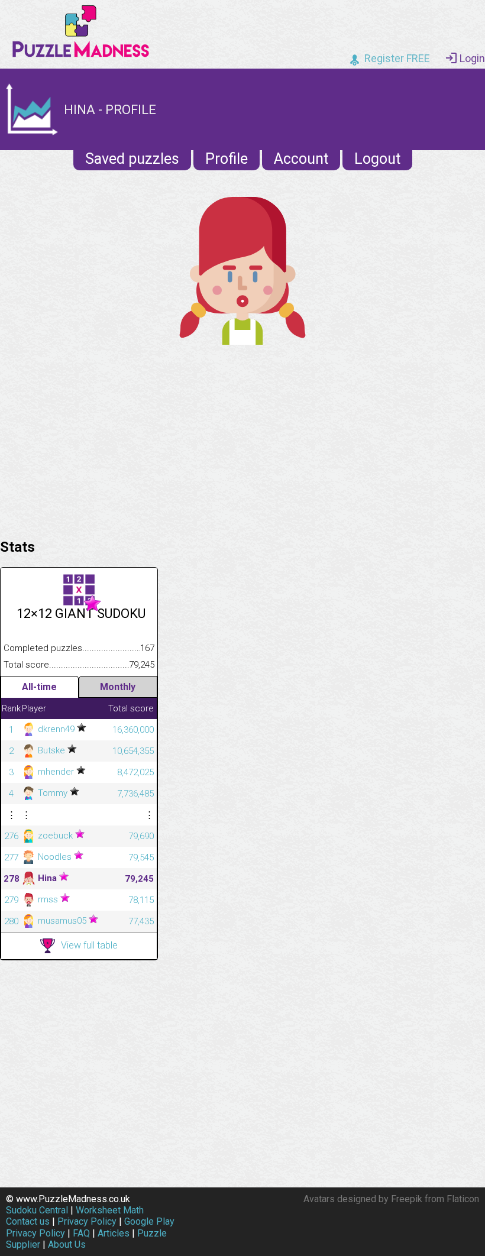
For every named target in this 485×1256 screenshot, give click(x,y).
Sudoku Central (37, 1210)
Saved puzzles (132, 158)
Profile (226, 158)
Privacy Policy (87, 1221)
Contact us (28, 1221)
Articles (114, 1233)
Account (301, 158)
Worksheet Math (110, 1210)
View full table (89, 945)
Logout (377, 158)
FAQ (81, 1233)
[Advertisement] (242, 439)
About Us (67, 1244)
